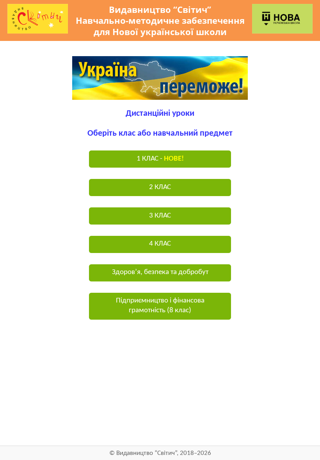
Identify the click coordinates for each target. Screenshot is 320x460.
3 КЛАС (160, 215)
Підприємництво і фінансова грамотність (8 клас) (160, 305)
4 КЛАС (160, 244)
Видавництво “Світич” (146, 453)
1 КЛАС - (160, 159)
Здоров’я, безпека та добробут (160, 272)
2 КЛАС (160, 187)
